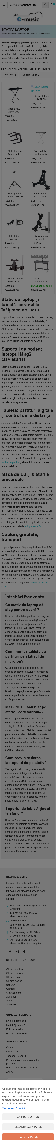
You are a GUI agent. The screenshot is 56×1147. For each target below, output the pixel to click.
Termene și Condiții (13, 1108)
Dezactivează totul (28, 1127)
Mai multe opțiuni (28, 1117)
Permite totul (28, 1137)
